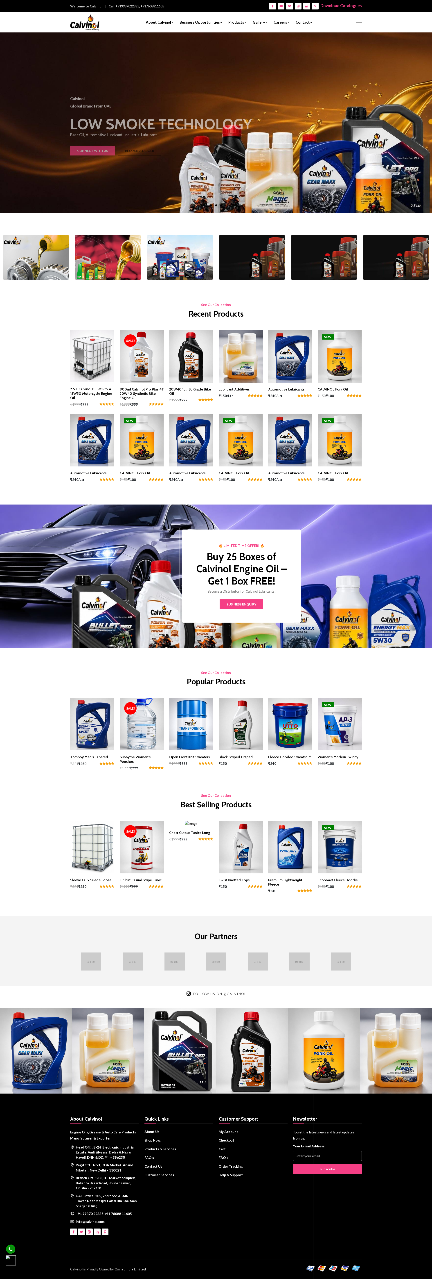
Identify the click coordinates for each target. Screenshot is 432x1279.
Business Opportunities (200, 22)
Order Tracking (231, 1166)
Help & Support (231, 1175)
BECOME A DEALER (239, 147)
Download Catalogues (341, 5)
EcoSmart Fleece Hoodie (338, 880)
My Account (228, 1132)
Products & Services (160, 1149)
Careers (280, 22)
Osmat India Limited (130, 1269)
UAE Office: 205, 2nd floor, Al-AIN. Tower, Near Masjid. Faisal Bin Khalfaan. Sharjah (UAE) (106, 1201)
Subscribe (327, 1169)
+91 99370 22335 (90, 1214)
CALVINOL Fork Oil (333, 389)
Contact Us (153, 1166)
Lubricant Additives (234, 389)
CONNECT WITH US (193, 147)
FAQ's (149, 1158)
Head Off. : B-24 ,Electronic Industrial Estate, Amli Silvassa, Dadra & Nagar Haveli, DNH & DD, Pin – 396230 (105, 1152)
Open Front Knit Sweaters (189, 757)
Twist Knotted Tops (234, 880)
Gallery (259, 22)
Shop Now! (153, 1140)
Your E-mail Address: (309, 1146)
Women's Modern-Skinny (338, 757)
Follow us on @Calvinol (219, 994)
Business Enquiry (241, 604)
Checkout (226, 1140)
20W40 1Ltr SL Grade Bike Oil (190, 391)
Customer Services (159, 1175)
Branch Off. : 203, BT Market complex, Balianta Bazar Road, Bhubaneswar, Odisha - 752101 (105, 1183)
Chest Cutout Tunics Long (189, 833)
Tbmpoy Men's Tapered (89, 757)
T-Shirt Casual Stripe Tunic (141, 880)
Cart (222, 1149)
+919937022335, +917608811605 (139, 6)
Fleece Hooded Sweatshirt (289, 757)
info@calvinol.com (90, 1222)
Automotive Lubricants (286, 389)
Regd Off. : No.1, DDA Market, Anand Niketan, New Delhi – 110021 (104, 1167)
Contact (303, 22)
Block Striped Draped (236, 757)
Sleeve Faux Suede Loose (90, 880)
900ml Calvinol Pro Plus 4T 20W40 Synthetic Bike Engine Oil (142, 393)
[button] (211, 205)
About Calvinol (158, 22)
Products (236, 22)
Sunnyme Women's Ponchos (135, 759)
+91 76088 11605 (118, 1214)
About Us (151, 1132)
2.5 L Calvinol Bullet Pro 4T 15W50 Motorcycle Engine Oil (91, 393)
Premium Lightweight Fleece (285, 882)
